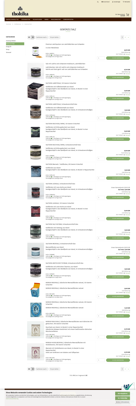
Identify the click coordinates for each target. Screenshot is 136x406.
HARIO (46, 19)
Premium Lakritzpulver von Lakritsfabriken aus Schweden (65, 44)
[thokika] (20, 11)
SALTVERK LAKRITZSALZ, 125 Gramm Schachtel (61, 83)
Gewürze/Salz (10, 44)
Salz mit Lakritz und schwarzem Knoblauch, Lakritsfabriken (65, 64)
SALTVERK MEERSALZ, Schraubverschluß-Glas (60, 244)
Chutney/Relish (11, 41)
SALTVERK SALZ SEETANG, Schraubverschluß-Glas (62, 224)
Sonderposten (68, 19)
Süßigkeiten (25, 19)
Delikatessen (37, 19)
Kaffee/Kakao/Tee (12, 19)
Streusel (8, 52)
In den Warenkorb (118, 58)
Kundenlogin (116, 1)
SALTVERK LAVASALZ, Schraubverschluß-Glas (60, 184)
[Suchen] (98, 2)
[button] (29, 37)
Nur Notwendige (122, 398)
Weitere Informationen (122, 402)
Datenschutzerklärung (12, 398)
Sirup (7, 49)
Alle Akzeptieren (122, 393)
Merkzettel (127, 1)
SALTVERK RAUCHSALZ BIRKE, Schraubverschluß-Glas (63, 145)
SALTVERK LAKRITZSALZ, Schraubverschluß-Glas (61, 104)
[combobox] (42, 37)
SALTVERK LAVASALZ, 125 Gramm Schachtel (60, 203)
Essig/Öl (8, 46)
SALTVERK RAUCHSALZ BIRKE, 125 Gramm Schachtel (63, 124)
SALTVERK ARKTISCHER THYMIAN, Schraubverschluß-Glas (64, 263)
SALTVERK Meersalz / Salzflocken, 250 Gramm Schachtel (64, 164)
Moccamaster (56, 19)
